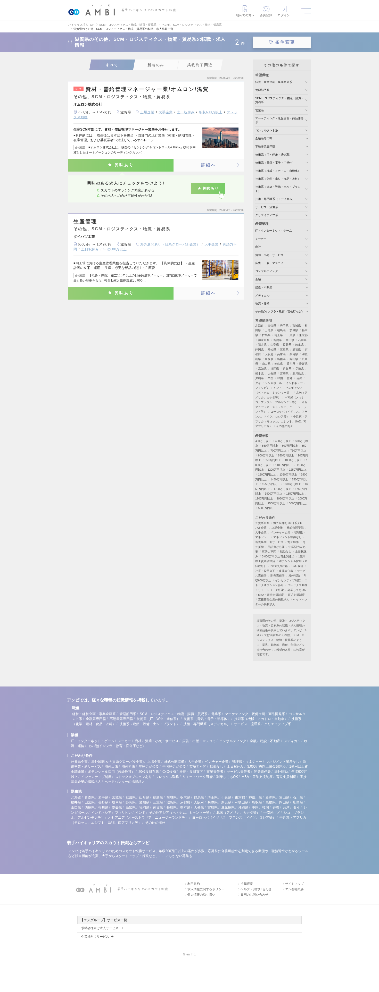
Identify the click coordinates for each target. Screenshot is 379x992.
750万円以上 (298, 450)
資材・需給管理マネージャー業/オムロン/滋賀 (142, 89)
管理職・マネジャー (247, 762)
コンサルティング (266, 271)
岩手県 (284, 325)
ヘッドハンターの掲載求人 (125, 782)
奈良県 (294, 354)
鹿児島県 (298, 373)
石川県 (302, 340)
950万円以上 (273, 460)
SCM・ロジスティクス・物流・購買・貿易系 (174, 714)
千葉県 (291, 335)
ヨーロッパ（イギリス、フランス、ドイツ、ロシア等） (234, 817)
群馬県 (266, 335)
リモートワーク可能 (271, 589)
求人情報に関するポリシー (206, 889)
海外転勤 (294, 575)
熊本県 (259, 373)
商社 (258, 246)
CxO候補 (297, 565)
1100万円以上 (284, 465)
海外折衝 (128, 766)
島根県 (281, 359)
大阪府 (269, 354)
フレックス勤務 (297, 585)
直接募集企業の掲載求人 (273, 599)
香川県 (291, 363)
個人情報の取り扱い (201, 894)
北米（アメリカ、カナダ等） (238, 813)
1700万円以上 (282, 488)
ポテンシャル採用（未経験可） (111, 772)
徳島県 (278, 363)
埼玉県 (278, 335)
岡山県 (294, 359)
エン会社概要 (294, 889)
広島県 (298, 802)
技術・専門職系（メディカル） (275, 198)
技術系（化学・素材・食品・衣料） (278, 178)
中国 (270, 378)
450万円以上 (283, 441)
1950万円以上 (285, 498)
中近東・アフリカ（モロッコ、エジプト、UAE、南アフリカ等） (281, 421)
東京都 (303, 335)
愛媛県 (303, 363)
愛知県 (272, 349)
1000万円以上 (293, 460)
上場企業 (147, 112)
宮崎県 (284, 373)
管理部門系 (262, 89)
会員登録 (266, 15)
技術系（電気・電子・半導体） (275, 162)
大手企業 (166, 112)
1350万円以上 (288, 474)
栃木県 (185, 797)
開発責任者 (277, 575)
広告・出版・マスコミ (269, 263)
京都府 (185, 802)
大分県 (272, 373)
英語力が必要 (276, 546)
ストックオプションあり (133, 777)
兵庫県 (281, 354)
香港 (289, 378)
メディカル (262, 295)
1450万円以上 (279, 479)
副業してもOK (296, 589)
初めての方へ (245, 15)
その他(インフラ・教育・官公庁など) (279, 311)
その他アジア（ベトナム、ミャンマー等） (181, 813)
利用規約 (193, 884)
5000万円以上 (267, 508)
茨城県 (294, 330)
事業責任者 (286, 570)
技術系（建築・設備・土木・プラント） (149, 724)
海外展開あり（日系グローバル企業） (170, 244)
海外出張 (293, 542)
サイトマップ (294, 884)
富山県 (290, 340)
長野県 (287, 344)
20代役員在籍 (279, 565)
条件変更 (285, 42)
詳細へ (208, 165)
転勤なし (285, 551)
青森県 (272, 325)
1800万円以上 (273, 493)
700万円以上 (278, 450)
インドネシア (294, 383)
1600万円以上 (292, 484)
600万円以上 (290, 445)
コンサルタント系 (266, 130)
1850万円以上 (295, 493)
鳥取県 (269, 359)
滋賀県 (296, 349)
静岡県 (259, 349)
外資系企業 (262, 522)
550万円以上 (270, 445)
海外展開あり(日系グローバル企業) (117, 762)
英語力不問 (269, 551)
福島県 (281, 330)
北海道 (259, 325)
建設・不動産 (263, 287)
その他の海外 (284, 426)
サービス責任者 (238, 772)
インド (277, 387)
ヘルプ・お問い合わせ (256, 889)
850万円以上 (286, 455)
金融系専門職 (263, 138)
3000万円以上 (298, 503)
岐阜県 (299, 344)
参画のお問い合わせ (254, 894)
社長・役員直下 (265, 570)
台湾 (299, 378)
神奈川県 (263, 340)
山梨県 (274, 344)
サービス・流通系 (266, 207)
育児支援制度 (296, 594)
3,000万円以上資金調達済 (278, 556)
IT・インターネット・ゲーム (273, 230)
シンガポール (273, 383)
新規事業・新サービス (269, 542)
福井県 (262, 344)
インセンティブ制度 (288, 580)
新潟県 (277, 340)
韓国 (280, 378)
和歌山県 (241, 802)
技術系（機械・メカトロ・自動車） (278, 170)
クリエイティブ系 (266, 215)
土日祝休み (186, 112)
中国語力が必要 (174, 766)
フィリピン (262, 387)
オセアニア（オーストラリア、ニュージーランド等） (281, 407)
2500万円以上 (276, 503)
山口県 (266, 363)
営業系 (259, 110)
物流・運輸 (262, 303)
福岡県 (274, 368)
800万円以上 (266, 455)
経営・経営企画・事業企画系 (273, 81)
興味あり (124, 165)
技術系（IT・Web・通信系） (273, 154)
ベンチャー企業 (280, 532)
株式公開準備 (295, 527)
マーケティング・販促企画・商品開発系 (255, 714)
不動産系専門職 (265, 146)
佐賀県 (287, 368)
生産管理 (85, 221)
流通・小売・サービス (269, 255)
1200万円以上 (276, 469)
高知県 (262, 368)
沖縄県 (259, 378)
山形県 (269, 330)
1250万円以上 (298, 469)
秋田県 (131, 797)
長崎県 (299, 368)
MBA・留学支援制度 (271, 594)
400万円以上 (263, 441)
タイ (258, 383)
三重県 (284, 349)
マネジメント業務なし (287, 537)
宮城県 (296, 325)
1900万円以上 (264, 498)
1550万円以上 (270, 484)
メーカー (261, 238)
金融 (258, 279)
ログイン (284, 15)
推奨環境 (247, 884)
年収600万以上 (210, 112)
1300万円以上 (267, 474)
